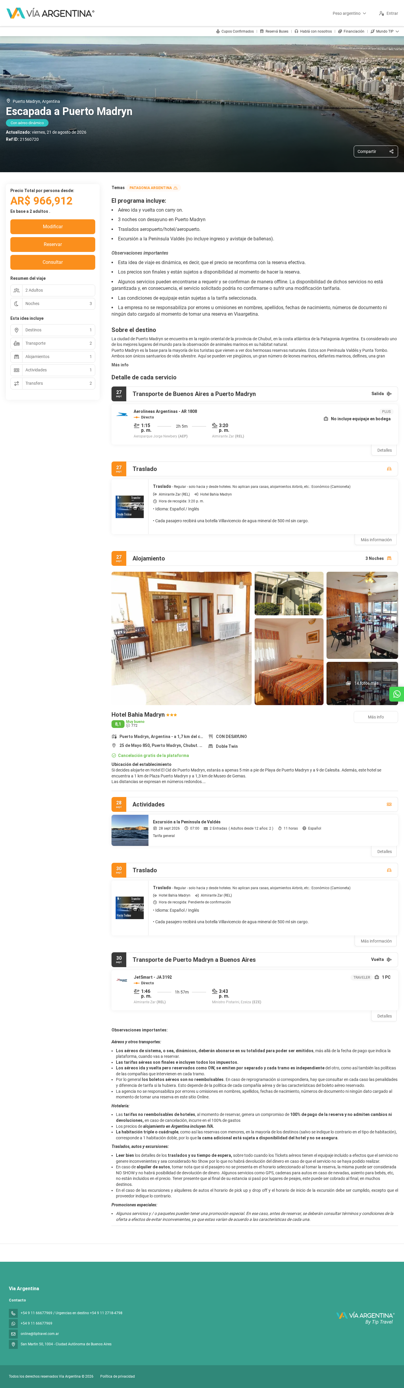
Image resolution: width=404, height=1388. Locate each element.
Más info (120, 364)
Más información (376, 539)
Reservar (53, 244)
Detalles (384, 450)
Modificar (53, 226)
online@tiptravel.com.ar (40, 1334)
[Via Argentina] (365, 1318)
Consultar (53, 262)
